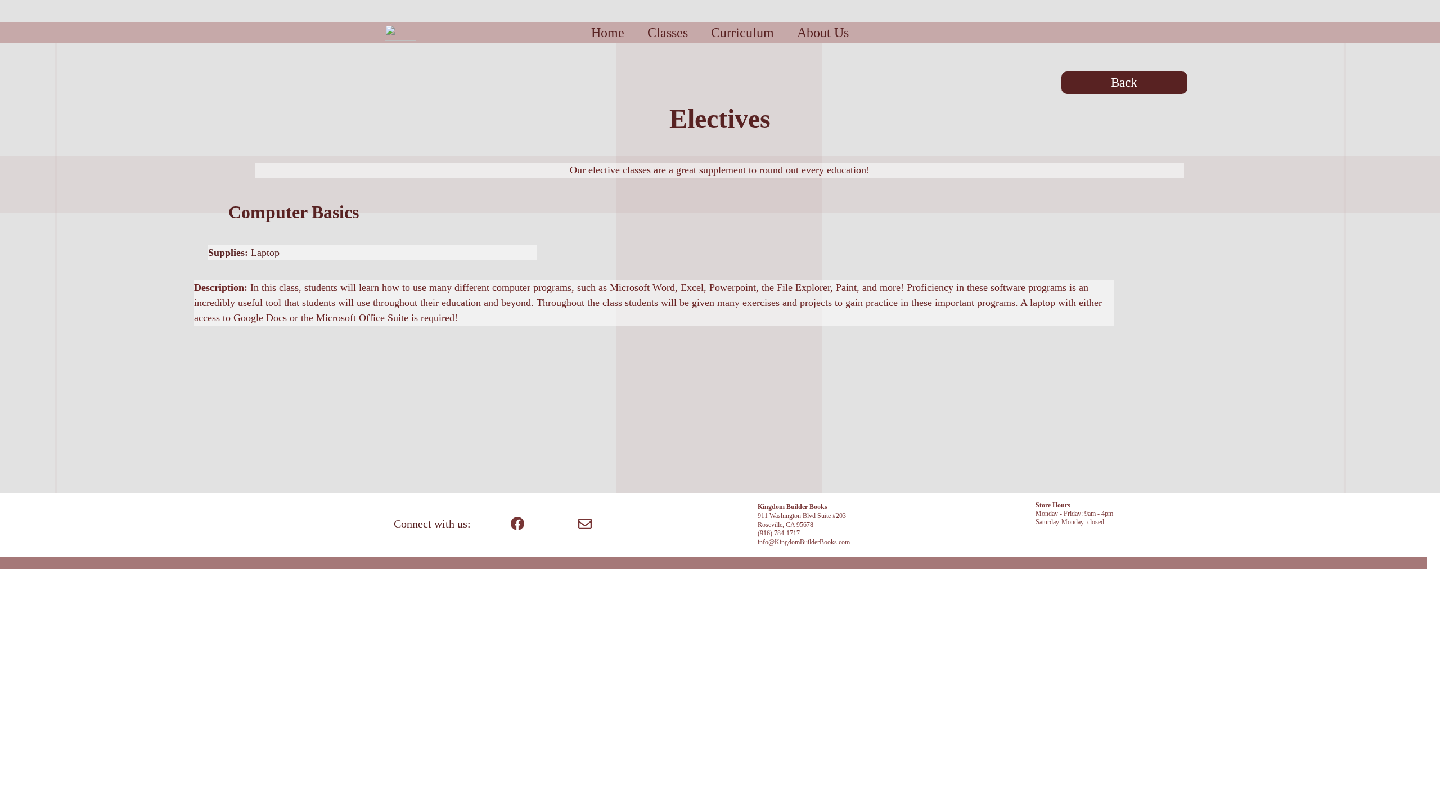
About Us (823, 32)
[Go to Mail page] (585, 523)
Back (1124, 82)
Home (607, 32)
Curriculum (742, 32)
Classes (667, 32)
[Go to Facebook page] (517, 523)
